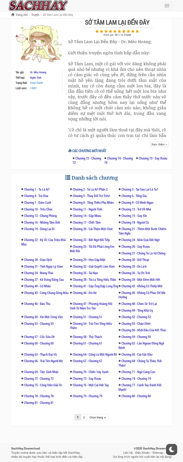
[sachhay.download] (38, 5)
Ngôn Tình (35, 78)
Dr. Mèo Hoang (38, 72)
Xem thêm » (159, 144)
